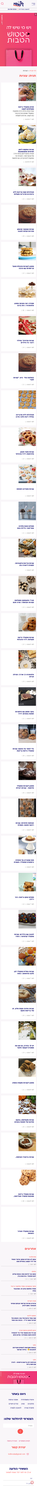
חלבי (34, 1345)
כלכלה (34, 1271)
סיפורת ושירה (29, 1408)
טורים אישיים (13, 1404)
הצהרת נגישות (12, 1441)
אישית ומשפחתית (27, 1400)
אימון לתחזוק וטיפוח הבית (27, 1330)
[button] (33, 4)
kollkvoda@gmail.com (16, 1454)
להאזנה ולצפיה (15, 1408)
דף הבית (33, 71)
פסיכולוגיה (32, 1257)
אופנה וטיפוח (13, 1400)
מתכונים (31, 1404)
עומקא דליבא (31, 1315)
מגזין (23, 1404)
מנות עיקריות (32, 1301)
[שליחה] (18, 1431)
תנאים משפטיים (24, 1441)
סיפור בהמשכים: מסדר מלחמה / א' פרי (23, 1286)
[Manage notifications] (32, 1482)
